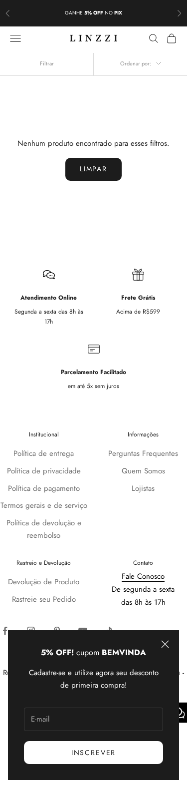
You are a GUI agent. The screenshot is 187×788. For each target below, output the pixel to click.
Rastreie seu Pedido (44, 599)
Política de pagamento (44, 488)
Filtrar (47, 63)
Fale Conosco (143, 576)
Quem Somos (143, 470)
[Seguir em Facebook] (5, 631)
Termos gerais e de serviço (43, 505)
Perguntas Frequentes (143, 453)
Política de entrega (43, 453)
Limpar (93, 169)
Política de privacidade (44, 470)
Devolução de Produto (43, 581)
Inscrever (93, 753)
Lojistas (143, 488)
